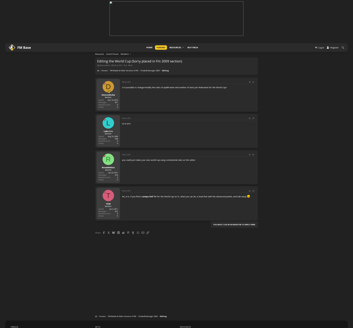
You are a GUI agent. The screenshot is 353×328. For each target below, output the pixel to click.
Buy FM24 (193, 47)
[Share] (249, 82)
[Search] (343, 47)
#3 (253, 154)
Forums (161, 47)
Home (149, 47)
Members (125, 54)
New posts (99, 54)
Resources (175, 47)
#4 (253, 191)
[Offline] (104, 83)
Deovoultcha (104, 65)
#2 (253, 118)
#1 (253, 82)
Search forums (112, 54)
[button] (183, 47)
